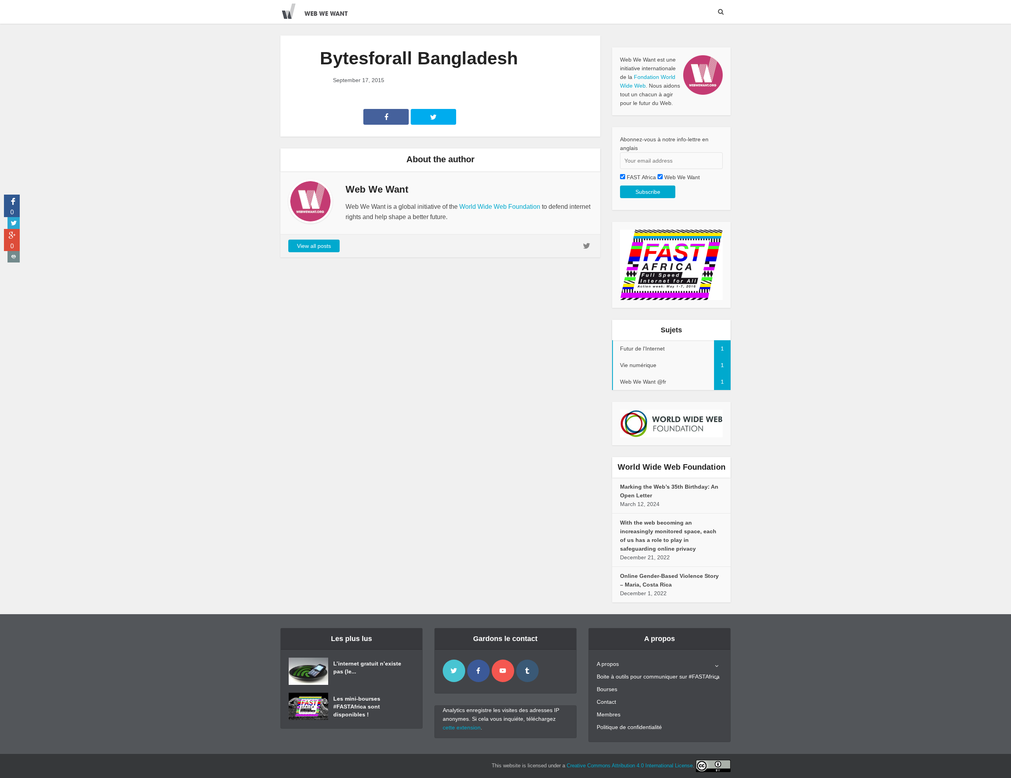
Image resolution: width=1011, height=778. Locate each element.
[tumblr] (527, 671)
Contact (606, 702)
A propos (608, 664)
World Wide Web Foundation (499, 206)
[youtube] (503, 671)
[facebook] (478, 671)
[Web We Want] (319, 10)
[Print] (14, 256)
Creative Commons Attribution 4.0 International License (630, 766)
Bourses (607, 689)
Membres (608, 714)
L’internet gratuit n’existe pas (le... (367, 667)
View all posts (314, 246)
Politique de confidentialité (629, 727)
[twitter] (454, 671)
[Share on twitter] (14, 223)
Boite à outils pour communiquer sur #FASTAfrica (658, 676)
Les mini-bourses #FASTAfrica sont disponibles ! (356, 707)
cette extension (462, 727)
